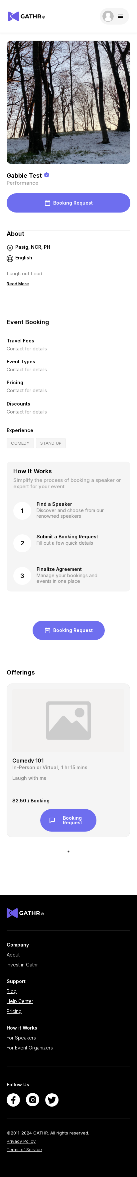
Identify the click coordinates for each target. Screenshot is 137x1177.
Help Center (20, 1001)
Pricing (14, 1011)
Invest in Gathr (22, 964)
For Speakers (21, 1038)
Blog (12, 991)
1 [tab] (68, 851)
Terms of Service (24, 1149)
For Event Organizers (30, 1047)
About (13, 954)
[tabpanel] (68, 760)
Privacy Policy (21, 1141)
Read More (18, 283)
